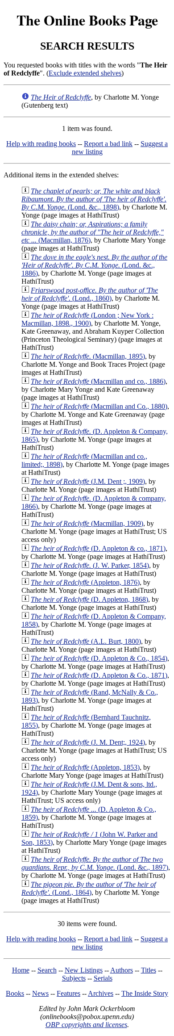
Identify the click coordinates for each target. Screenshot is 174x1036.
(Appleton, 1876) (85, 582)
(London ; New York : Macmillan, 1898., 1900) (87, 319)
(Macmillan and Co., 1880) (99, 406)
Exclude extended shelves (85, 73)
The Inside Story (144, 993)
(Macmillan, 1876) (92, 232)
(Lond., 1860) (89, 294)
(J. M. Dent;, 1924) (88, 742)
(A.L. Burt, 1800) (86, 641)
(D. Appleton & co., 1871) (98, 548)
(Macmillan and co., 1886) (98, 381)
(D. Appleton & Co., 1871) (99, 675)
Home (20, 970)
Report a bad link (108, 143)
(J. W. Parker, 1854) (90, 565)
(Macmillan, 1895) (88, 356)
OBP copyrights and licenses (86, 1024)
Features (68, 993)
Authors (121, 970)
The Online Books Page (87, 19)
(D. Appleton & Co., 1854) (99, 658)
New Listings (84, 970)
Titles (148, 970)
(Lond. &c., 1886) (94, 265)
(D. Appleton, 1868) (89, 599)
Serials (103, 978)
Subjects (74, 978)
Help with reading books (41, 143)
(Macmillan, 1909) (87, 523)
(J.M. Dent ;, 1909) (88, 481)
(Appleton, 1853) (85, 767)
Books (15, 993)
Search (47, 970)
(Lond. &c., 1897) (94, 863)
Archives (100, 993)
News (40, 993)
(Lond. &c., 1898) (93, 199)
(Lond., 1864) (88, 888)
